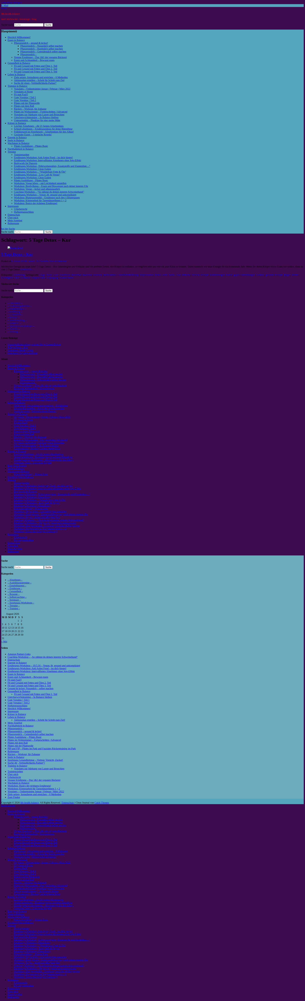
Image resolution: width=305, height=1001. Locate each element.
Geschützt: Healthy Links (20, 350)
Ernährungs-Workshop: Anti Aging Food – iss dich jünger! (43, 157)
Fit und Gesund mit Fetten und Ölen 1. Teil (35, 66)
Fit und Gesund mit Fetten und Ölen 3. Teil (35, 71)
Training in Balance (17, 86)
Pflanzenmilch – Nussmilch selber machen (41, 46)
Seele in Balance (16, 140)
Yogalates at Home (23, 91)
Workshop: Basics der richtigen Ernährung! (35, 203)
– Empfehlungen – (17, 309)
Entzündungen (217, 275)
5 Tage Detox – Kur (17, 254)
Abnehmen (64, 275)
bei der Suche (8, 228)
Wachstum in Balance (18, 143)
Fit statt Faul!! (21, 94)
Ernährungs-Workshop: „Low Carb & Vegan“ (37, 174)
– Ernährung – (15, 311)
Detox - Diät (161, 275)
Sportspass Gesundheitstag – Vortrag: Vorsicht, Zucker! (35, 760)
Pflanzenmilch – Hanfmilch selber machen (41, 48)
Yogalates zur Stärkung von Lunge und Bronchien (39, 114)
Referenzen (13, 223)
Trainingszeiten (21, 154)
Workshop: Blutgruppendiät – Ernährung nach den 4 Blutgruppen (47, 197)
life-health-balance (10, 13)
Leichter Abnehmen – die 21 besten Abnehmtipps (39, 126)
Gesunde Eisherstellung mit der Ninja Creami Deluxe (34, 344)
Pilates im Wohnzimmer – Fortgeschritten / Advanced (40, 111)
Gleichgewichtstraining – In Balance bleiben (36, 117)
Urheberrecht (20, 209)
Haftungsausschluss (24, 212)
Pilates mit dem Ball (24, 106)
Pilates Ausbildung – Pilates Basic (31, 146)
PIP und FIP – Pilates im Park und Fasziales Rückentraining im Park (42, 748)
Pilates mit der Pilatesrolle (27, 103)
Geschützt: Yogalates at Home (23, 353)
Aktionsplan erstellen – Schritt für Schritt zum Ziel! (39, 720)
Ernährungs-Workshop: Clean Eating (32, 169)
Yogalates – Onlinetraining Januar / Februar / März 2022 (42, 88)
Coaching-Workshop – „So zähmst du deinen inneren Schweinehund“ (43, 657)
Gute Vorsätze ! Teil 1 (25, 97)
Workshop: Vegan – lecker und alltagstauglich (37, 189)
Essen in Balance (16, 40)
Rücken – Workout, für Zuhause (30, 108)
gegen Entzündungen (244, 275)
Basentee (97, 275)
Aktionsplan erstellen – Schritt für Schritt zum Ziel (39, 80)
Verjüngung (52, 277)
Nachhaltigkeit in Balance (21, 149)
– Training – (14, 331)
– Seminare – (14, 323)
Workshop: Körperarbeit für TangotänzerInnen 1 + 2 (40, 200)
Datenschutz (14, 214)
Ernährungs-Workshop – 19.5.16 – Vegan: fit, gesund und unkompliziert (44, 665)
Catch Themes (102, 802)
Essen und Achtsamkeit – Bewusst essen (34, 60)
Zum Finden (14, 797)
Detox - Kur (175, 275)
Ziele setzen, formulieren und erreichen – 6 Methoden (41, 77)
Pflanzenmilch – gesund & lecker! (31, 43)
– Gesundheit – (15, 314)
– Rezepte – (14, 317)
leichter (295, 275)
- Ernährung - (19, 275)
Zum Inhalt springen (11, 2)
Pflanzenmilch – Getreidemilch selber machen (43, 51)
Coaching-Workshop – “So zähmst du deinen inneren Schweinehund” (49, 192)
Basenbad (76, 275)
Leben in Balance (16, 74)
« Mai (4, 641)
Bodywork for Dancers (25, 163)
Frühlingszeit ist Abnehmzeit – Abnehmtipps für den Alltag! (44, 131)
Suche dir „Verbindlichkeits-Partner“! (26, 763)
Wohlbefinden (66, 277)
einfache (186, 275)
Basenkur (87, 275)
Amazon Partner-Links (19, 654)
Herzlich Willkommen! (19, 37)
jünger (287, 275)
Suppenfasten (38, 277)
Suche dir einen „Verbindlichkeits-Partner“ (35, 83)
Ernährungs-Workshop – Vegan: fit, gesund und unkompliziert (45, 194)
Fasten (229, 275)
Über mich (13, 217)
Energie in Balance (17, 137)
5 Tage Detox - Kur (48, 275)
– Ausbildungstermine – (19, 306)
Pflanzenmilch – (28, 54)
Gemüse (260, 275)
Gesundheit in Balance (19, 63)
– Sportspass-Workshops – (21, 326)
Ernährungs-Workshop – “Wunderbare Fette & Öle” (40, 171)
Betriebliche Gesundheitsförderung (121, 275)
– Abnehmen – (15, 303)
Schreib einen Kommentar (54, 261)
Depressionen (146, 275)
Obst (16, 277)
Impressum (13, 206)
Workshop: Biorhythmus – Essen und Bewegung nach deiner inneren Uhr (51, 186)
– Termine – (14, 329)
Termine (12, 151)
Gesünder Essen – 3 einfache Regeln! (33, 134)
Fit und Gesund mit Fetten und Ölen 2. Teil (35, 68)
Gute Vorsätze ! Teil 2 (25, 100)
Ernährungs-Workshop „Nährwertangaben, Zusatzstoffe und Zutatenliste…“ (52, 166)
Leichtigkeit (7, 277)
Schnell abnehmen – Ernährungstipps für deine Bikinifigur (43, 129)
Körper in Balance (17, 123)
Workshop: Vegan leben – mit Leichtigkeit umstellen (40, 183)
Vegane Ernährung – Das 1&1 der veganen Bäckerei (40, 57)
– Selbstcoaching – (17, 320)
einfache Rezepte (200, 275)
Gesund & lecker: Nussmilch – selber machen (30, 688)
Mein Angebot (15, 220)
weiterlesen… (27, 269)
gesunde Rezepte (274, 275)
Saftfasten (25, 277)
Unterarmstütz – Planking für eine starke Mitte (37, 120)
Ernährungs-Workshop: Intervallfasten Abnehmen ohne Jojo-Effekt (47, 160)
